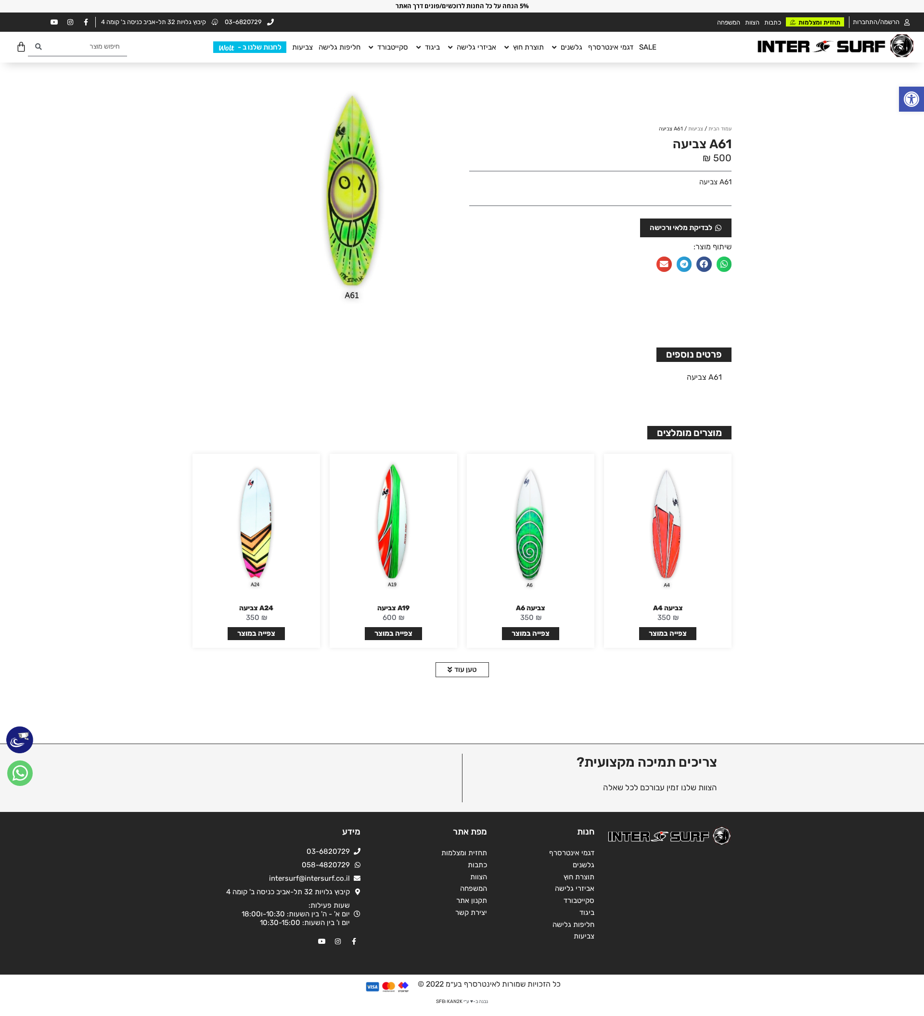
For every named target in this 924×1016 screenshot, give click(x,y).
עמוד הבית (720, 129)
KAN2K (454, 1001)
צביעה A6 (530, 608)
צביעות (695, 129)
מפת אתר (470, 831)
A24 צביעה (256, 608)
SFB (440, 1001)
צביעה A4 (668, 608)
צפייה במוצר (668, 633)
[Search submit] (38, 47)
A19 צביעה (393, 608)
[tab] (694, 354)
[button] (911, 99)
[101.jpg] (355, 198)
